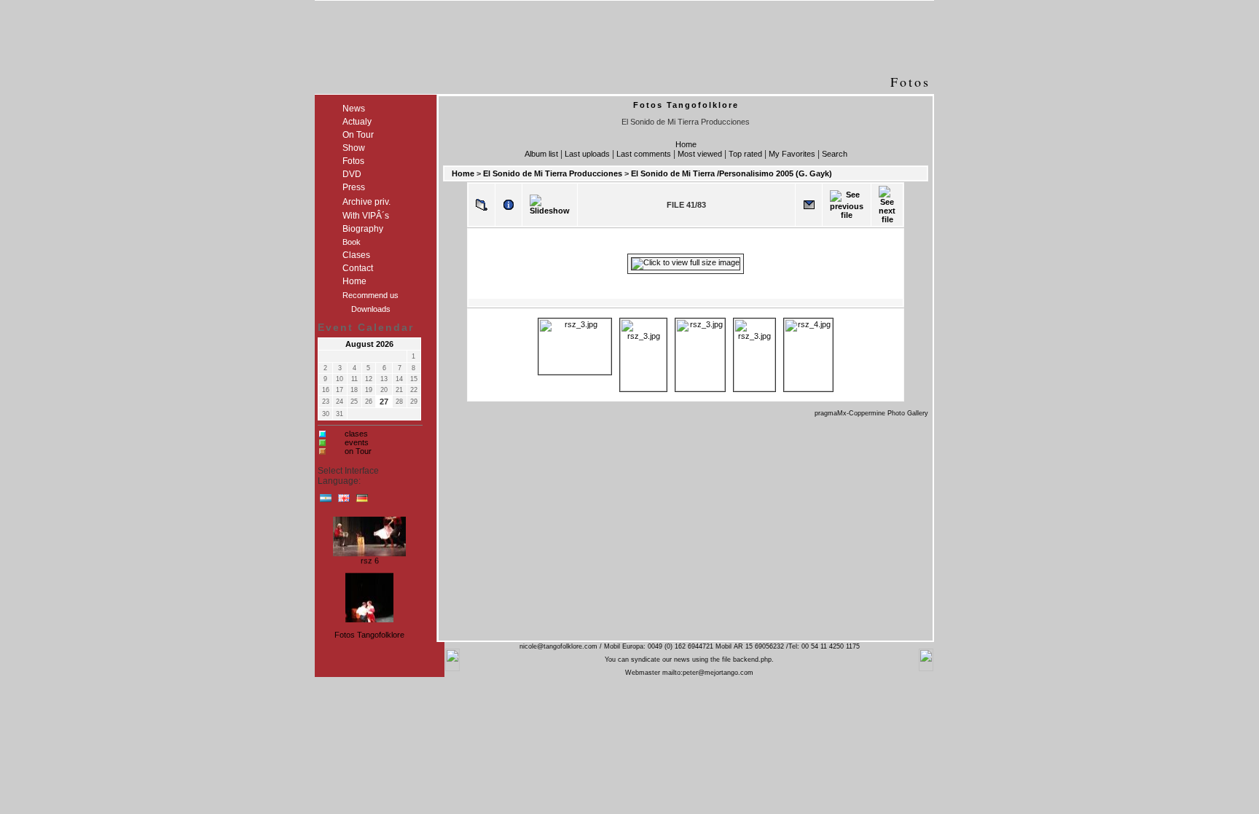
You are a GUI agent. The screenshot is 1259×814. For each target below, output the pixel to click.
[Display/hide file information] (508, 205)
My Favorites (792, 153)
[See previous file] (847, 205)
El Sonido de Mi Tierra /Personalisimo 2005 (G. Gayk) (731, 173)
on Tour (358, 451)
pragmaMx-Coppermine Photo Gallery (871, 413)
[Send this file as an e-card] (809, 205)
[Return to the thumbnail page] (481, 205)
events (357, 442)
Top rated (745, 153)
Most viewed (700, 153)
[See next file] (887, 205)
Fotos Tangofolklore (369, 634)
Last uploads (587, 153)
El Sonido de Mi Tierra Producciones (552, 173)
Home (686, 144)
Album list (541, 153)
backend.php (752, 659)
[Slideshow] (549, 204)
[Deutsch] (362, 501)
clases (356, 433)
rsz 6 (370, 559)
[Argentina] (326, 501)
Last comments (643, 153)
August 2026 (369, 344)
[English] (344, 501)
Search (834, 153)
